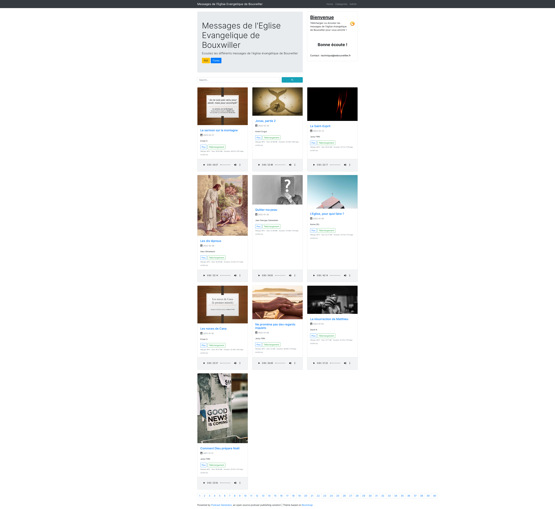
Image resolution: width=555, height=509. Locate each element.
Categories (341, 4)
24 (331, 495)
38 (421, 495)
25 (337, 495)
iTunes (216, 60)
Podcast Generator (221, 505)
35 (402, 495)
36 (408, 495)
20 (305, 495)
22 (318, 495)
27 (350, 495)
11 (251, 495)
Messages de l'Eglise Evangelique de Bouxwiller (230, 4)
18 (293, 495)
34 (395, 495)
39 (428, 495)
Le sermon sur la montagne (219, 130)
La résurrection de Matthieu (329, 319)
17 (287, 495)
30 (370, 495)
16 (281, 495)
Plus (204, 147)
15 (275, 495)
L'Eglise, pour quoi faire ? (327, 214)
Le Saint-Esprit (320, 126)
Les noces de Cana (213, 328)
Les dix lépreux (210, 241)
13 (263, 495)
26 (344, 495)
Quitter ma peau (266, 209)
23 (324, 495)
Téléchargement (216, 147)
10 (245, 495)
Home (329, 4)
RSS (206, 60)
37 (415, 495)
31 (376, 495)
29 (363, 495)
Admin (353, 4)
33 (389, 495)
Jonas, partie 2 (265, 121)
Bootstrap (307, 505)
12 (257, 495)
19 (299, 495)
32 (382, 495)
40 (434, 495)
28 (357, 495)
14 (269, 495)
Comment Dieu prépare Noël (219, 448)
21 (312, 495)
